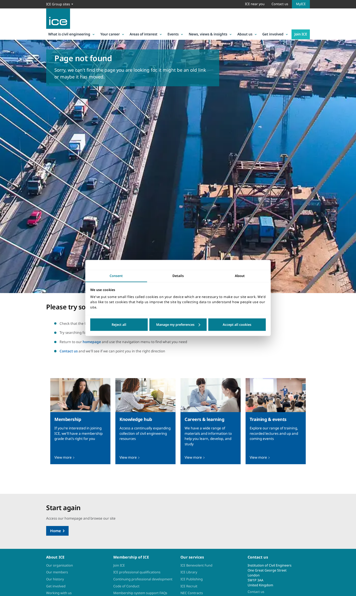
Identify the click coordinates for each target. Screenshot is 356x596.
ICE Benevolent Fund (196, 565)
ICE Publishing (191, 579)
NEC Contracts (191, 593)
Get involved (272, 34)
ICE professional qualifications (136, 572)
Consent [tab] (116, 275)
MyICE (301, 4)
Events (173, 34)
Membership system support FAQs (140, 593)
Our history (55, 579)
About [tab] (240, 275)
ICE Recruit (188, 586)
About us (244, 34)
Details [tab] (178, 275)
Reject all (119, 325)
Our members (57, 572)
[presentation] (80, 421)
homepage (92, 341)
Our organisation (59, 565)
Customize (178, 325)
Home (55, 530)
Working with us (59, 593)
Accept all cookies (237, 325)
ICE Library (188, 572)
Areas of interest (143, 34)
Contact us (280, 4)
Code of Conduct (126, 586)
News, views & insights (208, 34)
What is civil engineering (69, 34)
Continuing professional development (142, 579)
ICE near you (255, 4)
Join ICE (300, 34)
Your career (110, 34)
